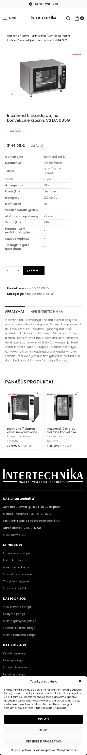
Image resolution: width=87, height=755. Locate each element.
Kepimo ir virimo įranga (33, 35)
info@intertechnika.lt (45, 521)
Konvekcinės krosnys (59, 35)
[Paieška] (68, 18)
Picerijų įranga (13, 660)
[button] (80, 681)
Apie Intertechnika (16, 567)
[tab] (15, 311)
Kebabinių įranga (15, 653)
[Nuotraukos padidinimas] (12, 94)
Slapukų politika (21, 750)
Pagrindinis (13, 35)
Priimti (43, 719)
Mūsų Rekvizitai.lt (15, 535)
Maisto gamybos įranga (19, 621)
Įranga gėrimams (15, 667)
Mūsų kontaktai (66, 750)
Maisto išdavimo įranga (19, 635)
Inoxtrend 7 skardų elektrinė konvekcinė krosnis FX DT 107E (22, 432)
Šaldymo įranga (14, 614)
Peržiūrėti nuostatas (43, 741)
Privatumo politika (44, 750)
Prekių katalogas (14, 560)
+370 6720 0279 (46, 4)
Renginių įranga (14, 674)
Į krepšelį (33, 270)
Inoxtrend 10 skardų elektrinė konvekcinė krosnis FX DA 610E (62, 432)
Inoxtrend (13, 440)
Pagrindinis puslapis (16, 553)
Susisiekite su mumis (17, 574)
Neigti (44, 730)
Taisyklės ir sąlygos (16, 581)
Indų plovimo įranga (17, 607)
